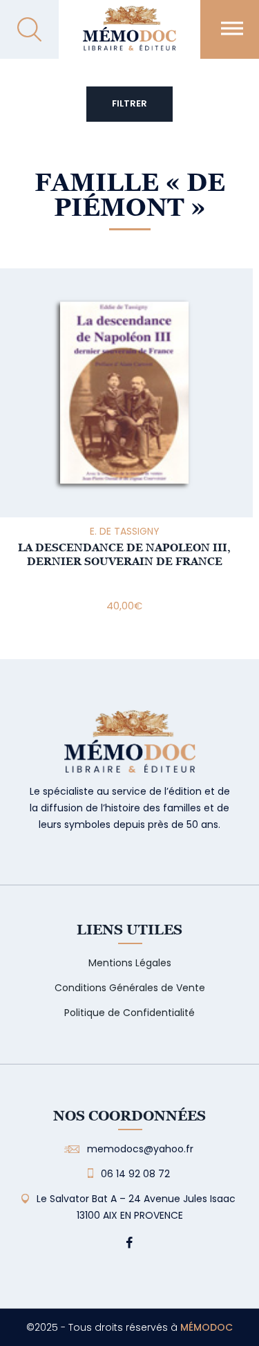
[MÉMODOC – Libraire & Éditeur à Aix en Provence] (129, 36)
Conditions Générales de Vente (130, 988)
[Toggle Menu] (232, 28)
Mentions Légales (129, 963)
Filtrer (129, 103)
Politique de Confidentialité (129, 1013)
